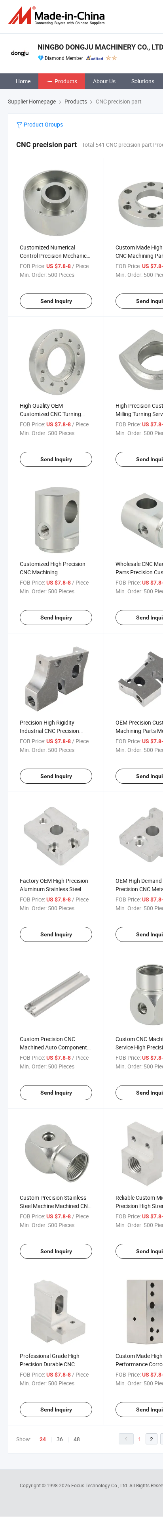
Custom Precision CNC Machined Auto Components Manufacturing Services (55, 1047)
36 (60, 1439)
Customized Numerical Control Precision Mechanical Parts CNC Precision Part (55, 256)
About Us (104, 81)
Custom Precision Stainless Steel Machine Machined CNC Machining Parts (55, 1206)
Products (66, 81)
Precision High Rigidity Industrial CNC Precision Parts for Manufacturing (50, 731)
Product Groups (43, 124)
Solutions (142, 81)
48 (77, 1439)
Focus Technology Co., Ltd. (100, 1485)
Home (23, 81)
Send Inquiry (56, 301)
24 (43, 1439)
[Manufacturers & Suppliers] (58, 15)
